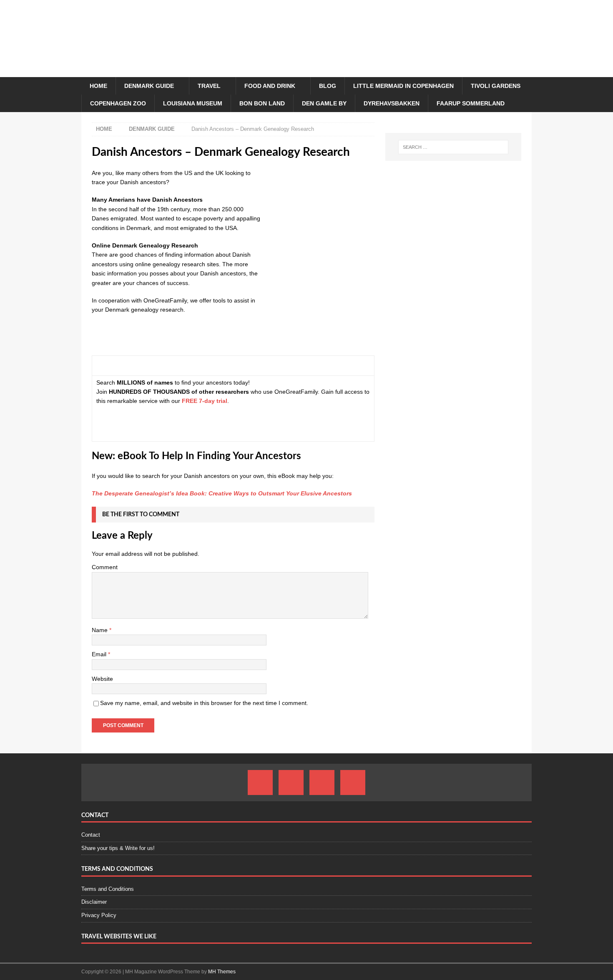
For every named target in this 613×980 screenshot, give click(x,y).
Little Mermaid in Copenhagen (403, 85)
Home (98, 85)
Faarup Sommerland (471, 103)
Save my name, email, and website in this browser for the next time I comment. (204, 703)
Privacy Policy (98, 915)
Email (100, 654)
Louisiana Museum (192, 103)
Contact (90, 835)
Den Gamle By (324, 103)
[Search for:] (453, 147)
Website (102, 678)
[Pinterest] (321, 782)
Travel (209, 85)
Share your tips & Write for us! (118, 848)
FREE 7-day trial (204, 401)
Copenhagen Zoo (118, 103)
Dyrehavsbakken (392, 103)
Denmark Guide (149, 85)
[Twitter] (352, 782)
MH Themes (222, 972)
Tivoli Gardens (495, 85)
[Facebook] (260, 782)
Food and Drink (269, 85)
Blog (327, 85)
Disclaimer (94, 902)
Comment (105, 567)
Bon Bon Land (262, 103)
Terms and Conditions (107, 889)
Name (100, 630)
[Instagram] (291, 782)
